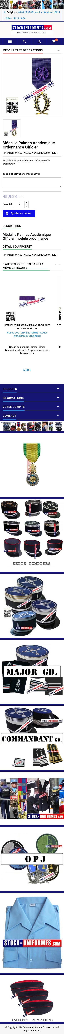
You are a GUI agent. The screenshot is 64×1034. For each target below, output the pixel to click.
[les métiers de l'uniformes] (32, 798)
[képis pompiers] (32, 535)
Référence (9, 153)
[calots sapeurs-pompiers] (32, 998)
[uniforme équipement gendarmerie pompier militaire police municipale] (32, 4)
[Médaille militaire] (32, 465)
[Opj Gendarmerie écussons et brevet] (32, 859)
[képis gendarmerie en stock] (32, 605)
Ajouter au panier (18, 213)
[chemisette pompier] (32, 932)
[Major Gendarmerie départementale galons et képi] (32, 671)
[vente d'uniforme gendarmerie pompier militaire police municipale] (32, 426)
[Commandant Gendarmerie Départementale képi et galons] (32, 737)
